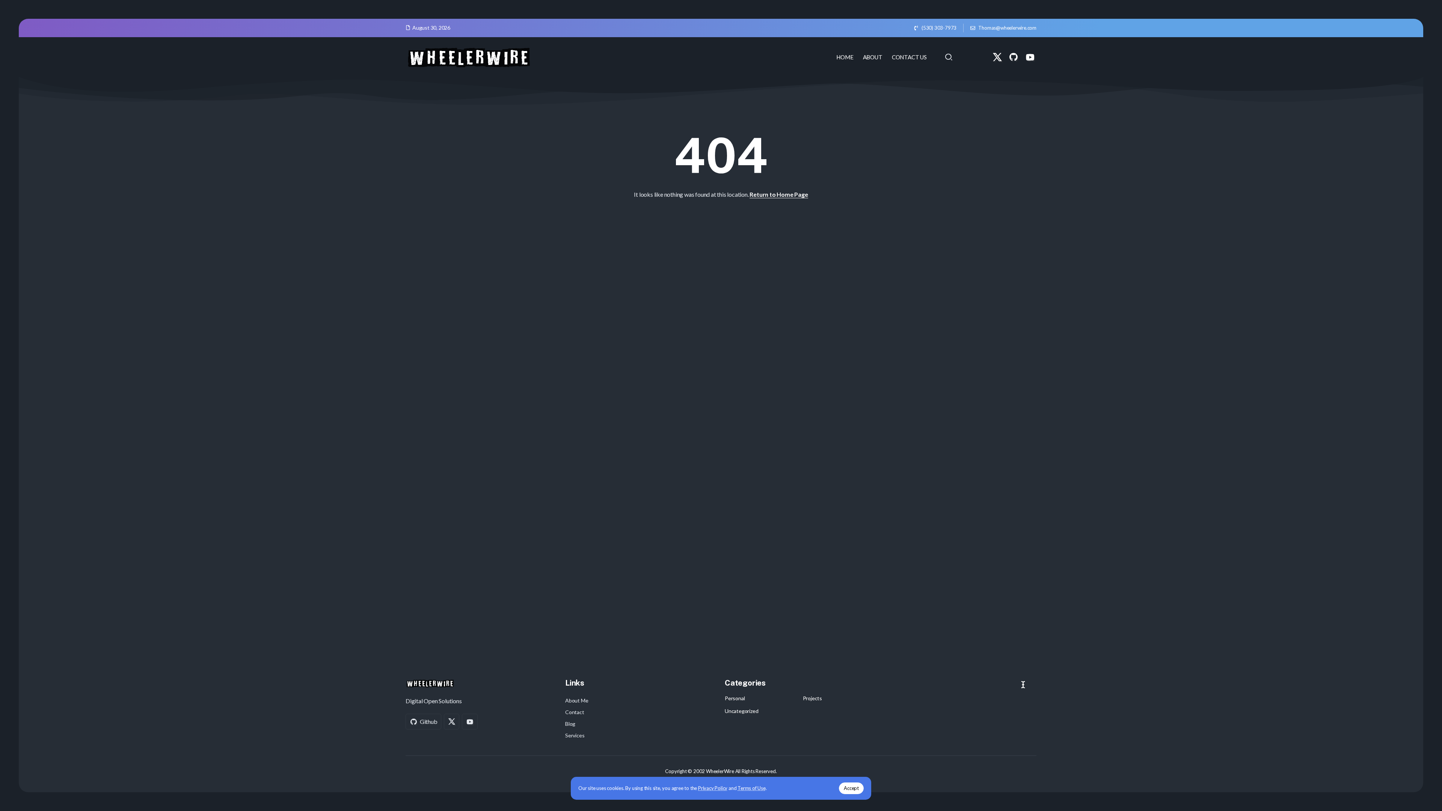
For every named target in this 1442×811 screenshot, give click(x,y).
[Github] (1013, 57)
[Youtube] (1030, 57)
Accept (851, 788)
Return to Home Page (779, 194)
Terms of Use (752, 788)
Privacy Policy (712, 788)
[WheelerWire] (468, 56)
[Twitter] (997, 57)
